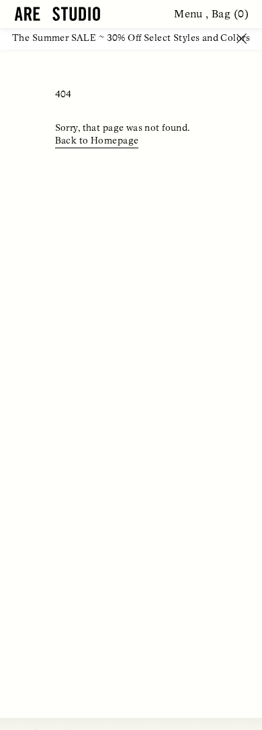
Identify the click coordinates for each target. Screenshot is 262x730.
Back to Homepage (97, 141)
